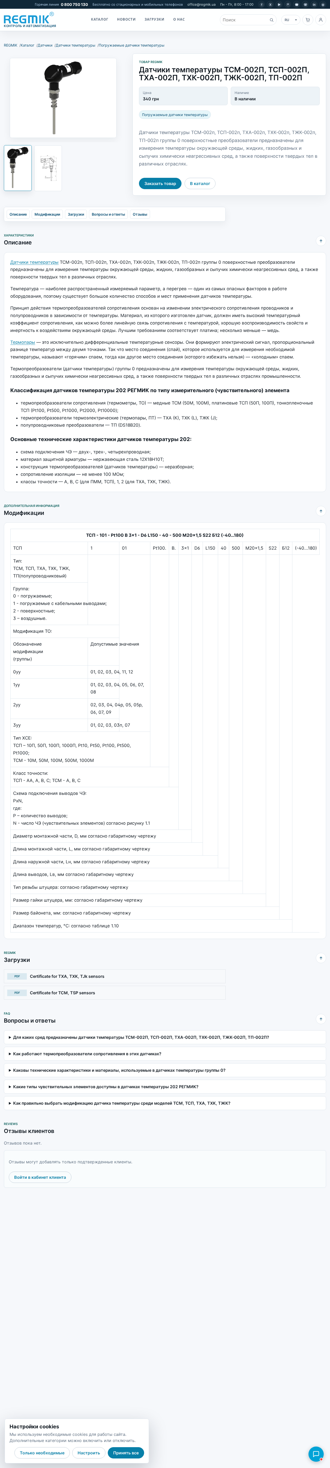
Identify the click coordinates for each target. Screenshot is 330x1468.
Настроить (89, 1452)
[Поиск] (271, 19)
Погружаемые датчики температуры (131, 45)
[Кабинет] (320, 19)
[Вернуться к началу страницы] (321, 241)
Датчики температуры (75, 45)
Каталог (99, 19)
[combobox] (243, 20)
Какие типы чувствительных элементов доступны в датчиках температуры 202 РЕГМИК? (106, 1086)
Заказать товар (160, 183)
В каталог (200, 183)
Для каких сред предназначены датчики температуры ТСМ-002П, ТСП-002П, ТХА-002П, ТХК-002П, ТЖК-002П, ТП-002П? (141, 1037)
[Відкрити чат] (316, 1454)
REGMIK (10, 45)
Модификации (47, 214)
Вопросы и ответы (108, 214)
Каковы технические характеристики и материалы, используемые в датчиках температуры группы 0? (119, 1070)
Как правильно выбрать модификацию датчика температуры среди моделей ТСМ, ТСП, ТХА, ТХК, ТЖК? (121, 1103)
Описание (18, 214)
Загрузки (154, 19)
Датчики (45, 45)
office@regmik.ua (201, 4)
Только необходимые (42, 1452)
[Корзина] (307, 19)
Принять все (126, 1452)
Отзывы (140, 214)
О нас (179, 19)
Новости (126, 19)
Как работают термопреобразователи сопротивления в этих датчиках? (87, 1053)
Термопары (22, 342)
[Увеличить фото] (63, 98)
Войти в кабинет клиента (40, 1177)
